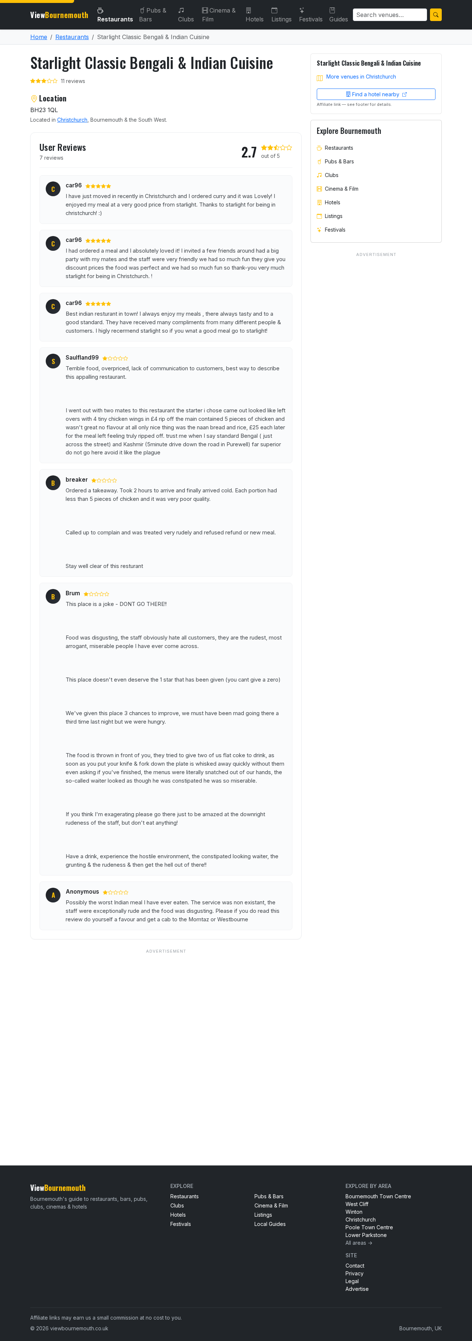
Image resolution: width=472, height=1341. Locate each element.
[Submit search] (436, 14)
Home (38, 37)
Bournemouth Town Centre (378, 1196)
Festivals (311, 19)
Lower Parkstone (366, 1235)
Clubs (186, 19)
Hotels (255, 19)
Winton (354, 1212)
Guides (338, 19)
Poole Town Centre (369, 1227)
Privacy (355, 1273)
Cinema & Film (219, 15)
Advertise (357, 1289)
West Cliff (357, 1204)
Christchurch (72, 120)
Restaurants (115, 19)
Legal (352, 1281)
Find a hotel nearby (376, 94)
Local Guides (270, 1224)
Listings (281, 19)
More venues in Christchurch (361, 76)
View (59, 14)
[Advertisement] (166, 1042)
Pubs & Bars (152, 15)
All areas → (359, 1243)
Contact (355, 1265)
